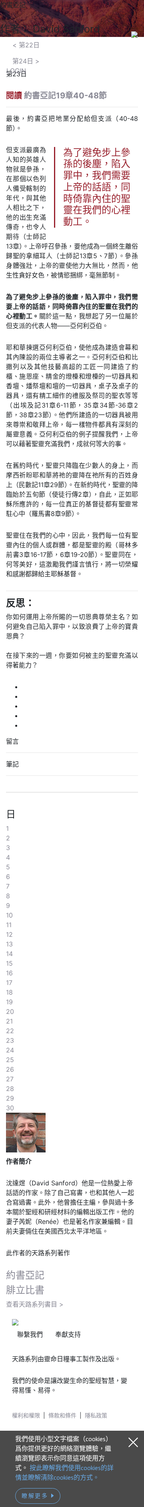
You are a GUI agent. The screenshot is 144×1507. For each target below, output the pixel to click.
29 (10, 1098)
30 (10, 1108)
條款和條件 (62, 1415)
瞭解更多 (36, 1495)
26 (10, 1069)
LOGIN (16, 71)
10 (9, 915)
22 (10, 1031)
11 (9, 925)
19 (9, 1002)
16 (9, 973)
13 (9, 944)
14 (9, 954)
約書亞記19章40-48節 (65, 95)
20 (10, 1011)
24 (10, 1050)
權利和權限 (26, 1415)
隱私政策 (96, 1415)
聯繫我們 (30, 1334)
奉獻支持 (68, 1334)
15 (9, 963)
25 (10, 1060)
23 (10, 1040)
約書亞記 (25, 1275)
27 (10, 1079)
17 (9, 983)
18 (9, 992)
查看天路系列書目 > (35, 1304)
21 (9, 1021)
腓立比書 (25, 1290)
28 (10, 1089)
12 (9, 934)
